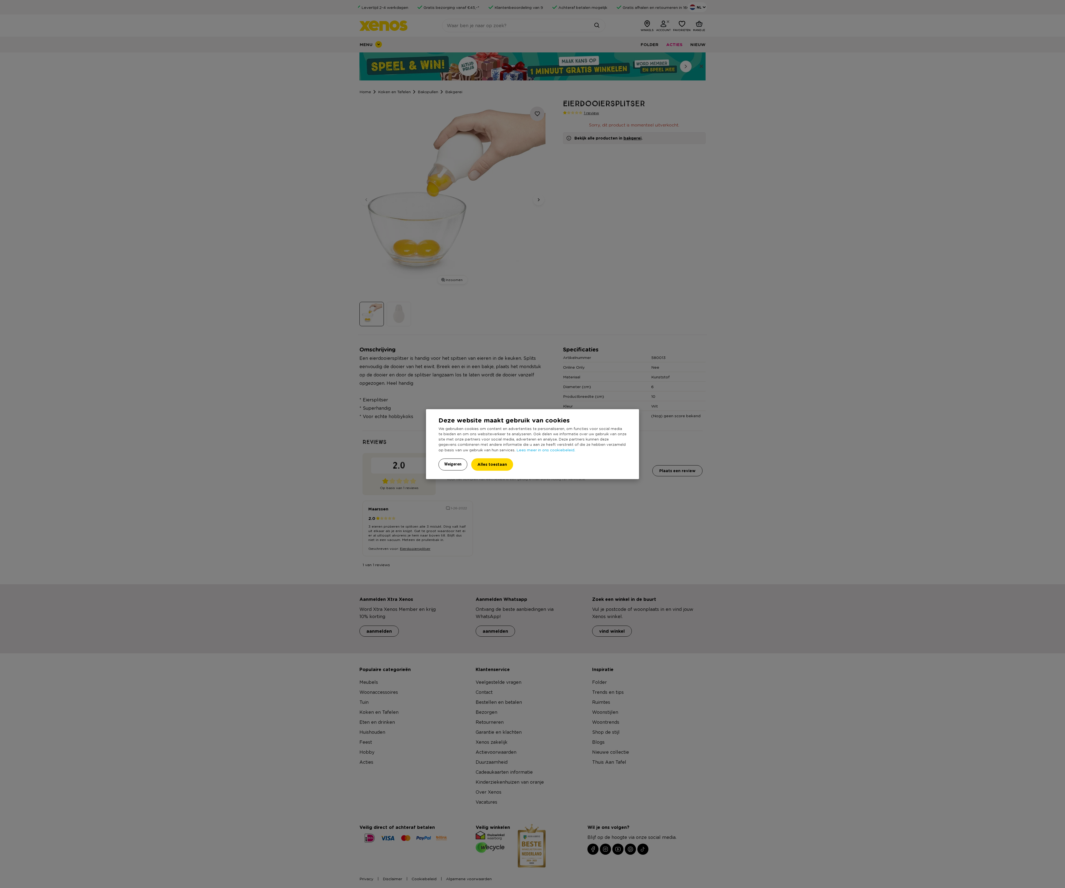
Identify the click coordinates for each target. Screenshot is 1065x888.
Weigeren (453, 464)
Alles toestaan (492, 464)
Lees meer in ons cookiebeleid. (545, 449)
